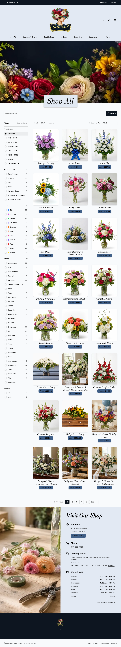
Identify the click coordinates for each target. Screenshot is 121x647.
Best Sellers (49, 37)
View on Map (79, 536)
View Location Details (104, 602)
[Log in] (109, 20)
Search (113, 113)
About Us (104, 3)
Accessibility (105, 643)
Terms (89, 643)
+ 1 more (74, 560)
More (108, 37)
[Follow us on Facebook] (60, 631)
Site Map (114, 643)
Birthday (63, 37)
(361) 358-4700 (12, 3)
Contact (113, 3)
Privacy (95, 643)
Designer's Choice (30, 37)
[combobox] (106, 123)
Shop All (12, 37)
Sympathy (78, 37)
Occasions (93, 37)
